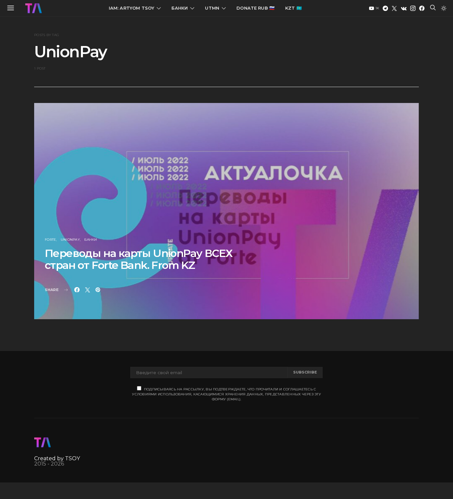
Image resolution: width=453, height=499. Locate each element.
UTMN (212, 8)
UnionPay (70, 239)
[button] (443, 8)
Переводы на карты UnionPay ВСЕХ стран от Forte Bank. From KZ (138, 259)
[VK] (404, 8)
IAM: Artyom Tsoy (132, 8)
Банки (179, 8)
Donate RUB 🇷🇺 (255, 8)
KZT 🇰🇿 (293, 8)
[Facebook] (421, 8)
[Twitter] (394, 8)
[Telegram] (385, 8)
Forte (50, 239)
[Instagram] (413, 8)
